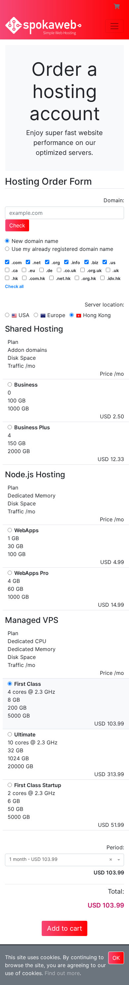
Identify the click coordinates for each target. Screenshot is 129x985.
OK (116, 958)
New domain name (34, 241)
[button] (116, 6)
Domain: (114, 200)
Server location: (104, 304)
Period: (115, 847)
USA (23, 315)
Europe (55, 315)
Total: (116, 891)
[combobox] (64, 860)
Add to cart (64, 928)
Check (17, 225)
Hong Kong (96, 315)
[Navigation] (114, 26)
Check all (14, 286)
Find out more (62, 973)
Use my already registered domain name (61, 249)
